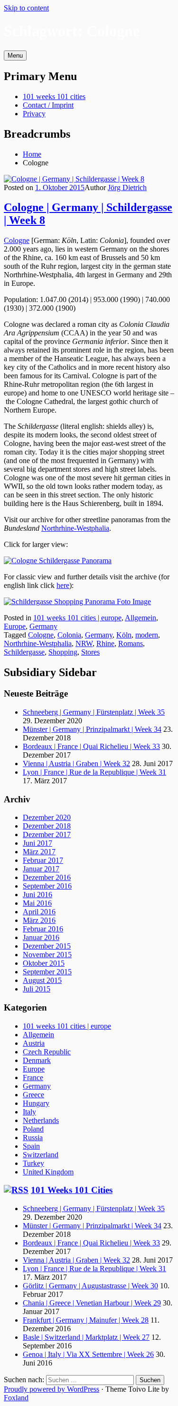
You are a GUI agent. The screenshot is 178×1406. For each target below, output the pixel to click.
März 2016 (39, 920)
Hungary (36, 1103)
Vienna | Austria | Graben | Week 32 (76, 763)
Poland (33, 1129)
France (33, 1077)
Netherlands (41, 1120)
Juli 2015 (36, 989)
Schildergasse (24, 652)
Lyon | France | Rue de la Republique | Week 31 (94, 772)
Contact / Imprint (48, 105)
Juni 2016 (37, 894)
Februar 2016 (43, 929)
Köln (123, 635)
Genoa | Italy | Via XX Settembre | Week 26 (88, 1354)
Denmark (37, 1060)
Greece (33, 1095)
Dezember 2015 (47, 946)
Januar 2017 (41, 869)
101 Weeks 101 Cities (71, 1190)
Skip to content (26, 8)
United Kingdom (48, 1172)
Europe (15, 626)
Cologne (16, 240)
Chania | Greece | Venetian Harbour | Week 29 (92, 1303)
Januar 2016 (41, 937)
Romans (130, 643)
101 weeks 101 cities (54, 96)
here (62, 585)
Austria (34, 1043)
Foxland (16, 1398)
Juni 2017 (37, 843)
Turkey (33, 1163)
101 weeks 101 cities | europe (77, 618)
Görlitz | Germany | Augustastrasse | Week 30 (90, 1286)
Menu (15, 55)
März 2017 (39, 852)
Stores (90, 652)
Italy (29, 1112)
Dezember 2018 (47, 826)
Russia (33, 1137)
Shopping (62, 652)
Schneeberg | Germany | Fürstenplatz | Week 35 (94, 712)
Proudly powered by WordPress (51, 1389)
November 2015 (47, 955)
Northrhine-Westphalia (75, 528)
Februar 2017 (43, 860)
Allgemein (140, 618)
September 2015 (47, 972)
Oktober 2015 (44, 963)
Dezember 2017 (47, 834)
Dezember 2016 (47, 877)
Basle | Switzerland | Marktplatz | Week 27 (86, 1337)
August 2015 (42, 980)
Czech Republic (47, 1052)
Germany (43, 626)
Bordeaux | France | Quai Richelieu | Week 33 (91, 746)
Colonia (69, 635)
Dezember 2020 (47, 817)
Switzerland (40, 1155)
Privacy (34, 114)
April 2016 (39, 912)
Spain (31, 1146)
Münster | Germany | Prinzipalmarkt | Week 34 (92, 729)
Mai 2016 (37, 903)
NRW (84, 643)
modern (146, 635)
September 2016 (47, 886)
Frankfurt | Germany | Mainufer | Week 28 (86, 1320)
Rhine (105, 643)
